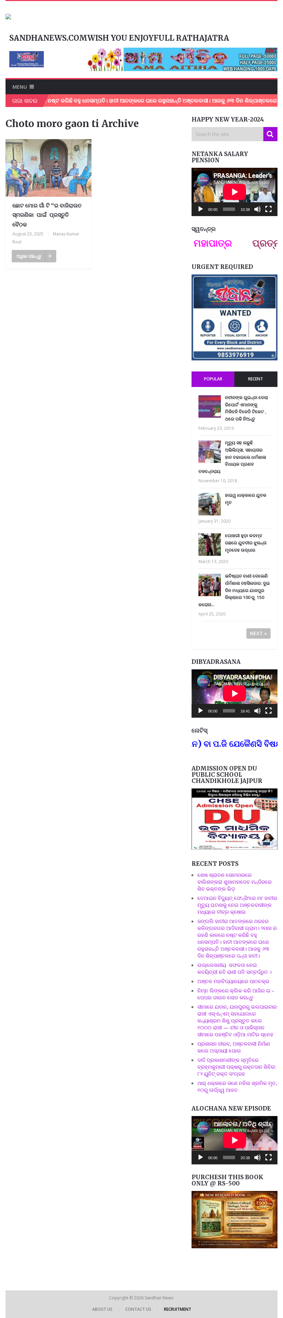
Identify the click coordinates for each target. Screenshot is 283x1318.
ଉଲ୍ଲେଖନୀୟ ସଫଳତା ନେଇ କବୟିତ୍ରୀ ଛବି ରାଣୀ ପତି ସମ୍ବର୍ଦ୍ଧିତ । (234, 968)
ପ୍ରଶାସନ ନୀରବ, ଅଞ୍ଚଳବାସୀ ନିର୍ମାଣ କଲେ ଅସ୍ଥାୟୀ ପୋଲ (233, 1047)
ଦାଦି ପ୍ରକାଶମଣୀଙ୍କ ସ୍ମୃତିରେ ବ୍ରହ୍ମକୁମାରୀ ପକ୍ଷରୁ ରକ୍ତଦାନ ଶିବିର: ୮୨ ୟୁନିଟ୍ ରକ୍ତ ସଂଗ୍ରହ (236, 1066)
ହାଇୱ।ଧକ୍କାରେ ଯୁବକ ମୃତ (245, 498)
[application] (234, 192)
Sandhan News (159, 1298)
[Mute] (257, 209)
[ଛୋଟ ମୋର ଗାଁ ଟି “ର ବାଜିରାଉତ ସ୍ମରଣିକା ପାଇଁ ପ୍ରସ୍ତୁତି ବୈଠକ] (48, 168)
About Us (102, 1309)
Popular (213, 379)
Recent (255, 379)
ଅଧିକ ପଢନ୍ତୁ (29, 256)
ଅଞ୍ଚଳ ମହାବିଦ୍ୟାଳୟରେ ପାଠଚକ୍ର (233, 981)
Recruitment (177, 1309)
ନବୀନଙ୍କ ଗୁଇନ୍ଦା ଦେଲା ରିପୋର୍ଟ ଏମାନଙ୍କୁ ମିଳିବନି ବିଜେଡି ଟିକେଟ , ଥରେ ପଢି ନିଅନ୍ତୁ (246, 408)
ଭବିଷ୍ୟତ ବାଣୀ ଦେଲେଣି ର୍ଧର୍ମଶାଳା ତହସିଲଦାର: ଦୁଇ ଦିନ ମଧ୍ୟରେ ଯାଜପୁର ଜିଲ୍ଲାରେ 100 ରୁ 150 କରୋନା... (234, 590)
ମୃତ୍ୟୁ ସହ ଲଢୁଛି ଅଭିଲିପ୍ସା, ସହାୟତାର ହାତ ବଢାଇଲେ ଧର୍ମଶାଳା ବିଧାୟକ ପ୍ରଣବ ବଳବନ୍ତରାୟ (232, 456)
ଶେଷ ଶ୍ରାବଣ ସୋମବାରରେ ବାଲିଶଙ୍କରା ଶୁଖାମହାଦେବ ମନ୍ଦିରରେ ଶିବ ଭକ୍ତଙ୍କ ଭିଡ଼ (234, 881)
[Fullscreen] (268, 209)
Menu (19, 87)
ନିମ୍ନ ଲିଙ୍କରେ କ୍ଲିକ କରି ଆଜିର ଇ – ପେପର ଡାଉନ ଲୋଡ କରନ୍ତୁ (235, 994)
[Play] (200, 209)
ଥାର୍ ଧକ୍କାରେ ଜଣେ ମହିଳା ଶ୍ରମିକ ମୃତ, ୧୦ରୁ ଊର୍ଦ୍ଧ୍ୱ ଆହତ (237, 1086)
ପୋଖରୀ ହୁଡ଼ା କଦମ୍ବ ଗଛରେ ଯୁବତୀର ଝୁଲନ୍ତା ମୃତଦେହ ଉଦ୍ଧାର (245, 542)
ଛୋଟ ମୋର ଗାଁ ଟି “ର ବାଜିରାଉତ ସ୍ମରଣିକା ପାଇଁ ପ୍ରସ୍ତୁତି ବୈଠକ (46, 214)
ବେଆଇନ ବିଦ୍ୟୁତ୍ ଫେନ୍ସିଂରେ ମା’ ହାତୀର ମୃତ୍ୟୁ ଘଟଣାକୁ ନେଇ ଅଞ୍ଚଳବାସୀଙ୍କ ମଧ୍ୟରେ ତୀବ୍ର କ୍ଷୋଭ (237, 904)
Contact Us (138, 1309)
